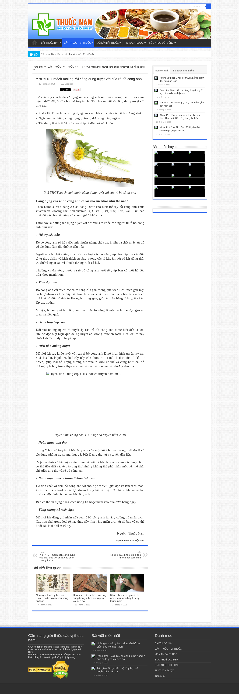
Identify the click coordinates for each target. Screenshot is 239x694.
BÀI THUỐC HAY (50, 43)
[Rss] (187, 7)
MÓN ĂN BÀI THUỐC (107, 43)
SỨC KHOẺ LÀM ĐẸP (166, 659)
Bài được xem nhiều (183, 70)
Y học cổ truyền (56, 450)
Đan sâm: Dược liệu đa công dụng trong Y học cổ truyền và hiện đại (89, 598)
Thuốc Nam (136, 533)
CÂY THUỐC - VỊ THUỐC (61, 67)
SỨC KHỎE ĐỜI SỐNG (161, 43)
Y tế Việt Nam (137, 540)
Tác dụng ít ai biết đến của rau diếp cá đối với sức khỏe (75, 123)
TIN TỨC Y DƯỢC (133, 43)
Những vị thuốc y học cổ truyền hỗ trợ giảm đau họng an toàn (52, 598)
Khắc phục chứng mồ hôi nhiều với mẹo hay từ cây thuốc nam (124, 598)
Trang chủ (34, 42)
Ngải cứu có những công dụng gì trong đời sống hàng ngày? (79, 118)
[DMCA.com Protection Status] (40, 669)
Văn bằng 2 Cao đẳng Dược (75, 207)
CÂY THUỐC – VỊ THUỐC (77, 43)
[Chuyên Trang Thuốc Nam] (119, 24)
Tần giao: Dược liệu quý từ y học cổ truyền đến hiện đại (67, 54)
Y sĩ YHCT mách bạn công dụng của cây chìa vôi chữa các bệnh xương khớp (90, 113)
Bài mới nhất (161, 70)
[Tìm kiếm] (208, 6)
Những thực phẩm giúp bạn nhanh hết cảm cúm (125, 555)
